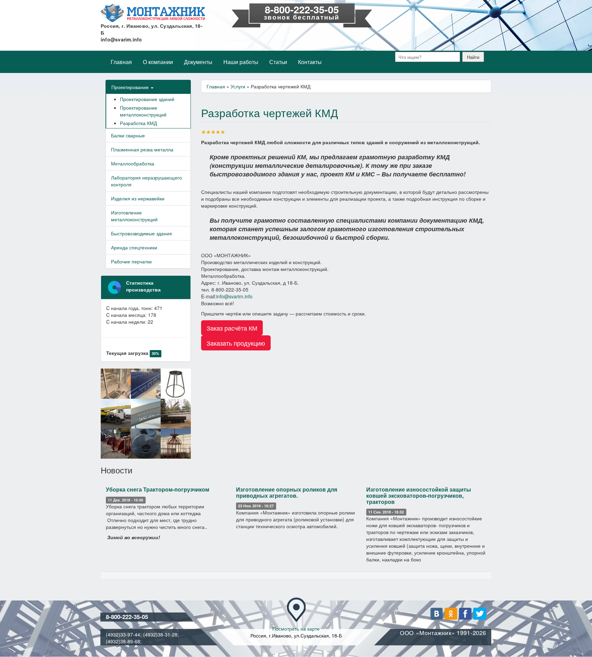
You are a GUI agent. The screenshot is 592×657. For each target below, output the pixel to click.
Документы (198, 62)
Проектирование (130, 87)
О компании (158, 62)
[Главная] (153, 12)
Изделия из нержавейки (137, 198)
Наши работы (240, 62)
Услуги (238, 86)
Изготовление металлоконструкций (134, 216)
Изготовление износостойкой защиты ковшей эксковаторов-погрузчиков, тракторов (418, 495)
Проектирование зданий (147, 99)
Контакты (310, 62)
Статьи (278, 62)
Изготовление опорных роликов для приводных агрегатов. (286, 492)
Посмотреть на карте (296, 628)
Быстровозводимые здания (141, 233)
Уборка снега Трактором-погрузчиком (157, 489)
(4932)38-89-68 (123, 641)
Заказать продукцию (236, 342)
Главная (121, 62)
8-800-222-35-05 (302, 9)
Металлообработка (132, 163)
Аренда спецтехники (134, 247)
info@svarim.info (121, 39)
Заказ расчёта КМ (232, 327)
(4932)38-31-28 (160, 634)
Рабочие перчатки (131, 261)
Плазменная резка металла (142, 149)
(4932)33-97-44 (123, 634)
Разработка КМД (138, 123)
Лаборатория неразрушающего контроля (146, 181)
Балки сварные (128, 135)
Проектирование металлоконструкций (143, 111)
